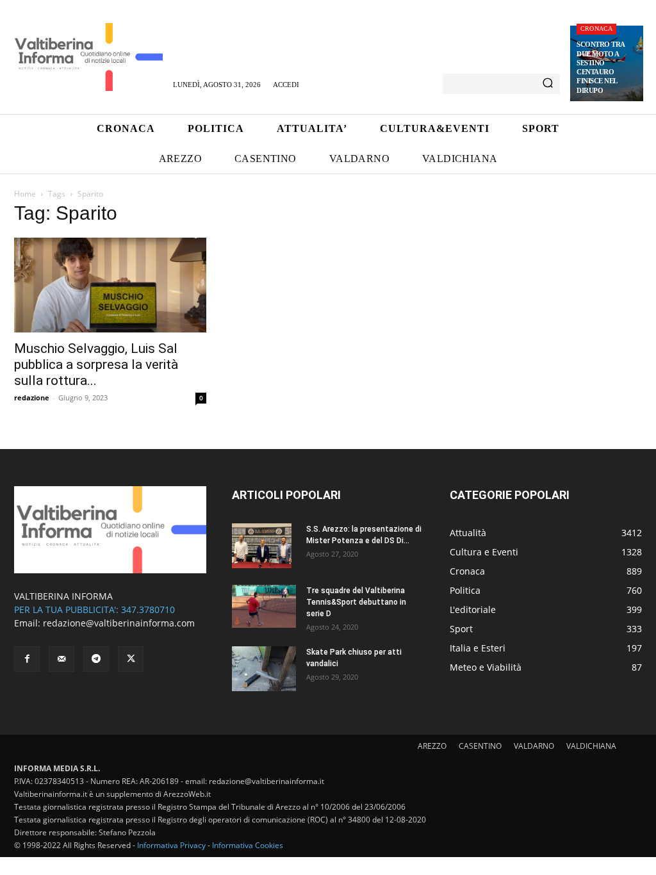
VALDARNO (534, 745)
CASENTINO (480, 745)
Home (25, 193)
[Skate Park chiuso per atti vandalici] (264, 668)
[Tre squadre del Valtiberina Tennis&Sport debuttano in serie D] (264, 606)
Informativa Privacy (171, 845)
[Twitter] (131, 659)
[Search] (548, 84)
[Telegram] (96, 659)
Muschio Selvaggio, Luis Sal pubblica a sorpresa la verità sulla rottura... (96, 364)
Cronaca (596, 28)
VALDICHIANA (591, 745)
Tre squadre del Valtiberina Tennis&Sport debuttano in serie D (356, 602)
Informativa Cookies (247, 845)
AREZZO (432, 745)
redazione (31, 397)
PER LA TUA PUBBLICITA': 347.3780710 (94, 609)
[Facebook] (27, 659)
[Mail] (61, 659)
